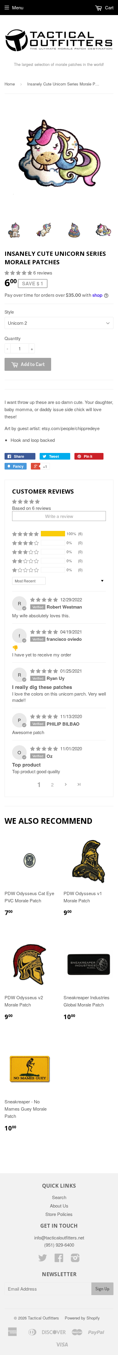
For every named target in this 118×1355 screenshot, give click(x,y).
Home (10, 84)
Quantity (13, 338)
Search (59, 1197)
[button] (19, 272)
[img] (44, 599)
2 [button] (52, 784)
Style (9, 312)
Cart (108, 7)
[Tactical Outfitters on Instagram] (75, 1259)
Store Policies (59, 1214)
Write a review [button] (59, 516)
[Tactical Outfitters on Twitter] (42, 1259)
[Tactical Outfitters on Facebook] (59, 1259)
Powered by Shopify (82, 1318)
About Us (59, 1205)
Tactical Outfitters (43, 1318)
